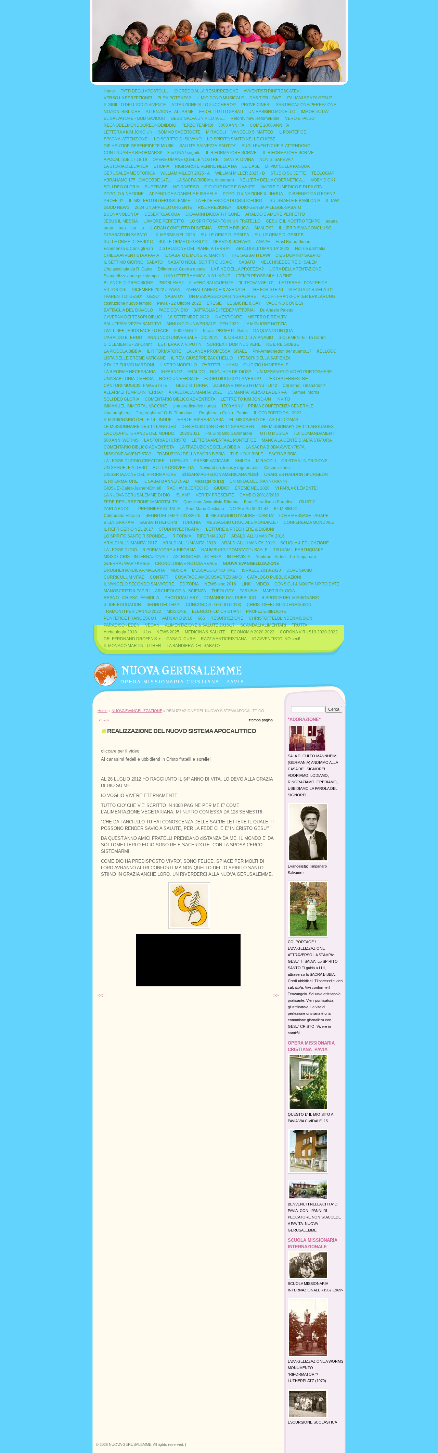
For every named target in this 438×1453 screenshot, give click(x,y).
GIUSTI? (307, 502)
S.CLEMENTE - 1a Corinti (302, 337)
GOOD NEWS (116, 207)
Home (109, 91)
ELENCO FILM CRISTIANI (216, 611)
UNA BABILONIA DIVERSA (129, 378)
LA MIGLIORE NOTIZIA (265, 323)
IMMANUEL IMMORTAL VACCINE (135, 406)
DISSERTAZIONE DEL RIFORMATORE (140, 474)
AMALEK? (263, 228)
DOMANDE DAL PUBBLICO (230, 597)
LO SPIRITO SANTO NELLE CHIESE (241, 139)
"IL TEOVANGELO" (256, 282)
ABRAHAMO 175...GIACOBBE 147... (137, 180)
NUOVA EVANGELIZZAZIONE (251, 563)
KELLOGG (326, 351)
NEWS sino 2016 (220, 584)
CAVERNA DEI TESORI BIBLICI (133, 317)
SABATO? (174, 296)
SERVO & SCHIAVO (231, 241)
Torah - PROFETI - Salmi (225, 330)
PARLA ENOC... (118, 508)
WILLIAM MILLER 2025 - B (240, 173)
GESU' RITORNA (192, 385)
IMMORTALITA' (314, 111)
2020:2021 (190, 433)
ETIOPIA (161, 166)
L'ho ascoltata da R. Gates (128, 269)
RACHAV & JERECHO (187, 488)
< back (104, 720)
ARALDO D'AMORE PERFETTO (275, 214)
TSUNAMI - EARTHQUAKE (298, 549)
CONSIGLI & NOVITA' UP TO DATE (306, 584)
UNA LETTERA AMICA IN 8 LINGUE (197, 276)
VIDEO (262, 584)
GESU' (153, 296)
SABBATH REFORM (158, 522)
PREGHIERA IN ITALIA (159, 508)
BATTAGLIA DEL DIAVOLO (128, 310)
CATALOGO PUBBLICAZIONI (274, 577)
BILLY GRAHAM (119, 522)
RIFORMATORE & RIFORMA (169, 549)
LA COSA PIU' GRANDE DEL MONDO (139, 433)
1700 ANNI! (232, 406)
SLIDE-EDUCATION (122, 604)
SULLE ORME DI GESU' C (128, 241)
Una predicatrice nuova (194, 406)
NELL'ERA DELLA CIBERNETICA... (272, 180)
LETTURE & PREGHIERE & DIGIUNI (240, 529)
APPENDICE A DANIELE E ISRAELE (183, 193)
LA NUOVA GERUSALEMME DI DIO (137, 495)
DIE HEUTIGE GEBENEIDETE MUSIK (139, 145)
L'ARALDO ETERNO (123, 337)
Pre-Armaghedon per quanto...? (282, 351)
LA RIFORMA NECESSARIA (130, 371)
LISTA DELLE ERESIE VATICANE (135, 358)
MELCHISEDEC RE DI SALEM (289, 262)
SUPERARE (156, 187)
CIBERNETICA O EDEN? (311, 193)
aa (133, 228)
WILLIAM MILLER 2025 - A (185, 173)
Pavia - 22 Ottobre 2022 (179, 303)
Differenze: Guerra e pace (182, 269)
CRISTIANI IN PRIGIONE (304, 460)
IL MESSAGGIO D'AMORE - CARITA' (240, 515)
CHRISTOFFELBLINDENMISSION (280, 618)
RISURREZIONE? (214, 207)
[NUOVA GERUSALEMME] (105, 672)
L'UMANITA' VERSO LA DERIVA (257, 392)
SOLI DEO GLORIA (121, 187)
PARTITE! (211, 365)
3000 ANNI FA (231, 125)
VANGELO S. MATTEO (252, 132)
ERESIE (214, 303)
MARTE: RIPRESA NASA (200, 419)
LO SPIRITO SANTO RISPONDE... (135, 536)
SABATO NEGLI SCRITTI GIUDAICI (200, 262)
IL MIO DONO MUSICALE (220, 98)
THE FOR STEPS (267, 289)
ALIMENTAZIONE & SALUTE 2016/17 (200, 625)
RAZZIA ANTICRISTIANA (224, 638)
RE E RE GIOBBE (282, 344)
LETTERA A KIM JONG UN (128, 132)
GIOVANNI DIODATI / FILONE (212, 214)
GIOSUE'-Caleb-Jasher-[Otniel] (132, 488)
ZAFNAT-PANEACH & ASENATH (215, 289)
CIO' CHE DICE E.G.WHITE (229, 187)
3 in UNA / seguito (184, 152)
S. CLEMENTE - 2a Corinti (128, 344)
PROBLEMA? (171, 282)
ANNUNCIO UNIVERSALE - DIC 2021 (182, 337)
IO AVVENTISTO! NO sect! (276, 638)
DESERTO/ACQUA (162, 214)
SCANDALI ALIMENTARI (263, 625)
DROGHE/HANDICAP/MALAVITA (134, 570)
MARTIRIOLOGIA (279, 591)
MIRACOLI (216, 132)
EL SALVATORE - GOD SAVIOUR (134, 118)
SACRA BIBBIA (283, 454)
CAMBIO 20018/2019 (259, 495)
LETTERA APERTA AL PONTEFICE (224, 440)
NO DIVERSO (186, 187)
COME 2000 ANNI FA (269, 125)
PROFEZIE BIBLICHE (266, 611)
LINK (246, 584)
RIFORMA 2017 (211, 536)
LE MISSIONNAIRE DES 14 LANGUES (140, 426)
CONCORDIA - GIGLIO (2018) (213, 604)
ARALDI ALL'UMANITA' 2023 (262, 248)
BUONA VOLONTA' (121, 214)
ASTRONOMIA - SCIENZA (197, 556)
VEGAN (152, 625)
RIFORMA (181, 536)
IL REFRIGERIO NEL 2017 (128, 529)
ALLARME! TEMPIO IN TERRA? (133, 392)
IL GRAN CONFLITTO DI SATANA (181, 228)
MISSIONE (176, 611)
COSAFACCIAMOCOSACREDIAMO (208, 577)
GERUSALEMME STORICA (129, 173)
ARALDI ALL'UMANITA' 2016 (258, 536)
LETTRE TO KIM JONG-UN (246, 399)
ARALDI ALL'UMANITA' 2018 (189, 543)
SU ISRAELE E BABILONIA (295, 200)
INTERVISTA (238, 556)
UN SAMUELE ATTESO (125, 467)
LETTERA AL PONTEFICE (303, 282)
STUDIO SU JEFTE (288, 173)
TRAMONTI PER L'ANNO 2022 (132, 611)
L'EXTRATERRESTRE (287, 378)
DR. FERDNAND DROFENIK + (132, 638)
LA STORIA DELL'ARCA (126, 166)
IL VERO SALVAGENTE (211, 282)
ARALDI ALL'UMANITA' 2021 (195, 392)
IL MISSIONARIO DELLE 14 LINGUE (138, 419)
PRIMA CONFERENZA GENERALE (280, 406)
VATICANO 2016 (177, 618)
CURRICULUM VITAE (124, 577)
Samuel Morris (305, 392)
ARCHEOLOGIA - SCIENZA (180, 591)
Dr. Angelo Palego (277, 310)
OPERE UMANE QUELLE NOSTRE (186, 159)
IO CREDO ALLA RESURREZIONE (205, 91)
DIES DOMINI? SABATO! (298, 255)
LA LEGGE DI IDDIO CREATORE (134, 460)
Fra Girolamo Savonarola (228, 433)
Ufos (146, 632)
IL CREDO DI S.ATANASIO (248, 337)
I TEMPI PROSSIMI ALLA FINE (264, 276)
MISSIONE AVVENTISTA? (127, 454)
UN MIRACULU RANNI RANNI (258, 481)
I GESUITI (179, 460)
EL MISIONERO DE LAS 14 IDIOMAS (263, 419)
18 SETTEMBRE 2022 (188, 317)
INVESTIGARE (228, 317)
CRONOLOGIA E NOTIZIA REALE (186, 563)
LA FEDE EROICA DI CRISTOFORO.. (230, 200)
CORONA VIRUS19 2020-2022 (309, 632)
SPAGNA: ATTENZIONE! (126, 139)
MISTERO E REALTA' (267, 317)
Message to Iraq (209, 481)
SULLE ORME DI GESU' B (279, 234)
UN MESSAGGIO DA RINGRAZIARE (222, 296)
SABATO (247, 262)
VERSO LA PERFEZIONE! (128, 98)
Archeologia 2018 (120, 632)
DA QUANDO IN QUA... (274, 330)
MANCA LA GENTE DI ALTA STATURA (297, 440)
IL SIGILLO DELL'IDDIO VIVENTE (135, 104)
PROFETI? (114, 200)
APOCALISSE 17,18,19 (125, 159)
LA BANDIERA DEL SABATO (193, 645)
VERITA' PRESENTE (215, 495)
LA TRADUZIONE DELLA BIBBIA (210, 447)
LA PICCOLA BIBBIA (122, 351)
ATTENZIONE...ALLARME (170, 111)
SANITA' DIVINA (239, 159)
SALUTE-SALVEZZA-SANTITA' (207, 145)
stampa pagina (260, 720)
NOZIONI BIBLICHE (122, 111)
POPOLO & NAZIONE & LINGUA (253, 193)
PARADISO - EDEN (122, 625)
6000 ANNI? (185, 330)
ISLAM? (183, 495)
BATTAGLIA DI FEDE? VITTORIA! (224, 310)
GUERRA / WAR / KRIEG (127, 563)
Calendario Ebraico (122, 515)
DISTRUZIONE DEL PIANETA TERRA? (194, 248)
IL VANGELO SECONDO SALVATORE (139, 584)
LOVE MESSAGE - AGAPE (303, 515)
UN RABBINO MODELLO (271, 111)
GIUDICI (221, 488)
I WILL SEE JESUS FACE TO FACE (136, 330)
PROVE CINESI (255, 104)
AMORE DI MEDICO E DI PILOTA (291, 187)
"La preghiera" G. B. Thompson (165, 412)
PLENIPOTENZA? (174, 98)
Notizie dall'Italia (310, 248)
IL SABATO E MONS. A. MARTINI (195, 255)
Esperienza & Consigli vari (128, 248)
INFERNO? (171, 371)
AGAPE (263, 241)
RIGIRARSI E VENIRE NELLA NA (206, 166)
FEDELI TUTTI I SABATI (221, 111)
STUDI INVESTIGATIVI (180, 529)
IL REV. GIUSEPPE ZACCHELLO (202, 358)
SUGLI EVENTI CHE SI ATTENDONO (276, 145)
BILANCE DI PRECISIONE (128, 282)
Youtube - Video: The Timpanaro (286, 556)
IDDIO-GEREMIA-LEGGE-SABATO (269, 207)
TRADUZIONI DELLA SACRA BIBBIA (191, 454)
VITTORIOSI (115, 289)
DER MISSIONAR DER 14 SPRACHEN (217, 426)
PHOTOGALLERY (181, 597)
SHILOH (242, 460)
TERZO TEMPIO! (197, 125)
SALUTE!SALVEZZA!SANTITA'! (132, 323)
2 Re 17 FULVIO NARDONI (129, 365)
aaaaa (332, 221)
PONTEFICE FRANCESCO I (130, 618)
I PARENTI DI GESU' (123, 296)
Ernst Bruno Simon (292, 241)
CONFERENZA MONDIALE (309, 522)
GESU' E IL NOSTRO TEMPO (293, 221)
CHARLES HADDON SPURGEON (296, 474)
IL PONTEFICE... (294, 132)
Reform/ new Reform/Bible (255, 118)
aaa (122, 228)
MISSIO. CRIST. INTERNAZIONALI (136, 556)
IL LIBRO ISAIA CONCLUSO (305, 228)
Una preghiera (117, 412)
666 (201, 618)
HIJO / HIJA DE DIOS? (230, 371)
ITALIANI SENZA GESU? (309, 98)
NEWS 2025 (167, 632)
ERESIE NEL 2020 (252, 488)
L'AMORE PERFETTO (163, 221)
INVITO (283, 399)
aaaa (108, 228)
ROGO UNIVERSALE (179, 378)
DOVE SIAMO (299, 570)
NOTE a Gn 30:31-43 (249, 508)
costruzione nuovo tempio (128, 303)
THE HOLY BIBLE (246, 454)
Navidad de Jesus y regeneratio (229, 467)
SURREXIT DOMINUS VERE (234, 344)
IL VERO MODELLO (178, 365)
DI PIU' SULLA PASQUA (287, 166)
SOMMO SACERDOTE (179, 132)
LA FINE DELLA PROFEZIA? (237, 269)
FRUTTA (299, 625)
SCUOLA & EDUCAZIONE (304, 543)
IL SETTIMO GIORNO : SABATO (133, 262)
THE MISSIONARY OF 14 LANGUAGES (297, 426)
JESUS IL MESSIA (121, 221)
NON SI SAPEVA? (276, 159)
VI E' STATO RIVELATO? (311, 289)
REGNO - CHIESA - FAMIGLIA (131, 597)
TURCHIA (191, 522)
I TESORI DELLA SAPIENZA (264, 358)
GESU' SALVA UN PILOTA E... (198, 118)
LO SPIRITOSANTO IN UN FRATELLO (225, 221)
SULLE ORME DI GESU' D (183, 241)
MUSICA (178, 570)
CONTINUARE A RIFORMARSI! (133, 152)
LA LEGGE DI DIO (120, 549)
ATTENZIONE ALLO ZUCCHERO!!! (203, 104)
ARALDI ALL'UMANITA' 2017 (130, 543)
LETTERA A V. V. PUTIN (180, 344)
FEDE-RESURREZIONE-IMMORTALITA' (141, 502)
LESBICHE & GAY (244, 303)
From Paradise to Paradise (269, 502)
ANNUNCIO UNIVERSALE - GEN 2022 (202, 323)
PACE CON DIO (173, 310)
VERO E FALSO (299, 118)
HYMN (232, 365)
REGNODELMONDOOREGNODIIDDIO (140, 125)
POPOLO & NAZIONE (124, 193)
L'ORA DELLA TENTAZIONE (295, 269)
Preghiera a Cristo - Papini (223, 412)
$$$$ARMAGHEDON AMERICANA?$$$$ (220, 474)
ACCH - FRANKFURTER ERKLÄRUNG (298, 296)
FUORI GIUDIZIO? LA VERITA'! (232, 378)
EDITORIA (189, 584)
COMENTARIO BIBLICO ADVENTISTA (180, 399)
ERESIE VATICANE (212, 460)
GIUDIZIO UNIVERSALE (265, 365)
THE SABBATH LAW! (250, 255)
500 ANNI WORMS (121, 440)
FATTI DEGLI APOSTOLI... (144, 91)
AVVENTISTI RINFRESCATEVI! (272, 91)
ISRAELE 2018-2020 (261, 570)
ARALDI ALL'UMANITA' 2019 (248, 543)
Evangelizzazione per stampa (131, 276)
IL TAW (332, 200)
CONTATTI (159, 577)
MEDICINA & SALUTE (205, 632)
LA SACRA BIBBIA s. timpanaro (205, 180)
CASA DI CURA (180, 638)
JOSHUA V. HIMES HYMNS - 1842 (245, 385)
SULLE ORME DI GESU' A (225, 234)
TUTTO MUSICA (273, 433)
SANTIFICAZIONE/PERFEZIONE (306, 104)
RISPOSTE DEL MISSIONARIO (290, 597)
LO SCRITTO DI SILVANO (178, 139)
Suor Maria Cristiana (205, 508)
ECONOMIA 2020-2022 (252, 632)
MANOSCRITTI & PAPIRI (127, 591)
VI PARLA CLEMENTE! (296, 488)
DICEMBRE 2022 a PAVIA (156, 289)
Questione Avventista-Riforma (211, 502)
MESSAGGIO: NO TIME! (214, 570)
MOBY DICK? (323, 180)
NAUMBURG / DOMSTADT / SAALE (234, 549)
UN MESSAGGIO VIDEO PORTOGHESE (294, 371)
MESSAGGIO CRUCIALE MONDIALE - (242, 522)
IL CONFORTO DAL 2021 (277, 412)
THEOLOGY (222, 591)
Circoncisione (277, 467)
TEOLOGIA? (322, 173)
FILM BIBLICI (286, 508)
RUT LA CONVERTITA (173, 467)
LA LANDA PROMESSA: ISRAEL (216, 351)
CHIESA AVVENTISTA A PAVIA (131, 255)
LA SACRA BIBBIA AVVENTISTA (275, 447)
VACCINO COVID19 (285, 303)
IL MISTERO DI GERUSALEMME (159, 200)
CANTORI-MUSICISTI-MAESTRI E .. (137, 385)
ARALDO (196, 371)
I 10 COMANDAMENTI (314, 433)
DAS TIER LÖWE (265, 98)
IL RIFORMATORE (164, 351)
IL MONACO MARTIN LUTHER (132, 645)
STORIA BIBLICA (233, 228)
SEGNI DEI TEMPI (163, 604)
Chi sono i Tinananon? (304, 385)
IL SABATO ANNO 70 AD (166, 481)
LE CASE (251, 166)
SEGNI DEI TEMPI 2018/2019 (173, 515)
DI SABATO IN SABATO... (127, 234)
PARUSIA (248, 591)
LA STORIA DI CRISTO (165, 440)
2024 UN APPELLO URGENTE (163, 207)
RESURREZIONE (226, 618)
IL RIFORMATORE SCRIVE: (232, 152)
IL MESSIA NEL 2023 (175, 234)
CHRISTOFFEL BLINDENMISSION (279, 604)
